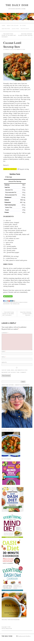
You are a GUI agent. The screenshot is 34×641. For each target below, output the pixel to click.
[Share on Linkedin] (11, 300)
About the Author (12, 25)
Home (3, 25)
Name (4, 351)
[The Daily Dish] (17, 17)
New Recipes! (6, 28)
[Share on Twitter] (5, 300)
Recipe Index (25, 28)
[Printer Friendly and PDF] (8, 296)
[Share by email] (14, 300)
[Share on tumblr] (12, 300)
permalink (16, 303)
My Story (23, 25)
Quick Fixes (15, 28)
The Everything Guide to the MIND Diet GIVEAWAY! (9, 35)
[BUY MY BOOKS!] (11, 473)
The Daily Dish (17, 5)
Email (4, 356)
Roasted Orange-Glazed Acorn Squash (25, 35)
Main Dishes (23, 302)
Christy (7, 49)
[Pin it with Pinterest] (9, 300)
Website (4, 362)
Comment (5, 332)
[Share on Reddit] (7, 300)
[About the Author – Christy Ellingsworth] (17, 407)
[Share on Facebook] (4, 300)
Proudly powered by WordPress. (24, 636)
